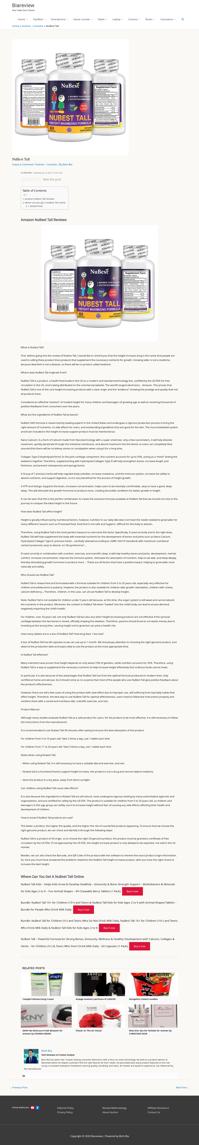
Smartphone (58, 19)
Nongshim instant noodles (143, 999)
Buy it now (132, 891)
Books (149, 19)
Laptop (116, 19)
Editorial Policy (65, 1108)
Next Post (183, 1087)
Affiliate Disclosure (158, 1108)
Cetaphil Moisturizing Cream (38, 999)
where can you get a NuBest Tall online (45, 202)
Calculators (166, 19)
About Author (110, 1112)
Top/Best (38, 19)
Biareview (23, 5)
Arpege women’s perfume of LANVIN (96, 999)
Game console (81, 19)
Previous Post (18, 1087)
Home (21, 19)
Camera (133, 19)
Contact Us (154, 1112)
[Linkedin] (23, 1075)
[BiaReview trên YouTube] (32, 1107)
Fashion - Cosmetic (32, 26)
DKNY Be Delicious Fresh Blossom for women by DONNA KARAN (43, 1032)
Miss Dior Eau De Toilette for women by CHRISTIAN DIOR (150, 1032)
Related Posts (36, 206)
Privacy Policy (65, 1112)
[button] (182, 19)
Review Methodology (114, 1108)
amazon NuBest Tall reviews (39, 198)
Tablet (101, 19)
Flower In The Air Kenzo (89, 1030)
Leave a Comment (22, 164)
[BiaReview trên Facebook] (37, 1107)
